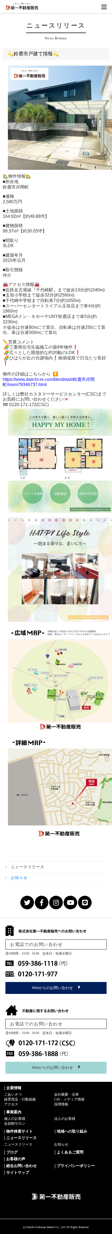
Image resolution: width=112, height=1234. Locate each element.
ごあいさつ (13, 1094)
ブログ (12, 1152)
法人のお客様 (64, 1119)
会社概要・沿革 (66, 1094)
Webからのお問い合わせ (52, 988)
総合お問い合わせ (21, 1166)
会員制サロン (14, 1123)
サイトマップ (17, 1173)
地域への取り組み (72, 1131)
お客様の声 (15, 1159)
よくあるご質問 (70, 1152)
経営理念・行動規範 (20, 1099)
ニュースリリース (18, 1144)
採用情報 (61, 1104)
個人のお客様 (14, 1119)
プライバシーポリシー (76, 1166)
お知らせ (61, 1144)
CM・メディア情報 (69, 1099)
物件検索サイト (19, 1131)
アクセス (11, 1104)
